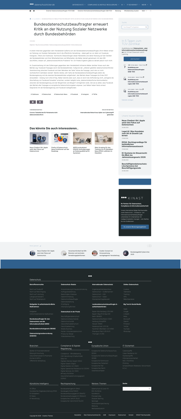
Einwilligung (65, 304)
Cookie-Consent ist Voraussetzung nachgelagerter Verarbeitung (109, 253)
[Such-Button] (146, 27)
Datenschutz (78, 5)
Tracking (126, 294)
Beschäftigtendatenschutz (70, 316)
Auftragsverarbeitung (68, 292)
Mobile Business (66, 329)
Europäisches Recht (98, 368)
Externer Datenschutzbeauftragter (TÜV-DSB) (60, 11)
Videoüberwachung (67, 336)
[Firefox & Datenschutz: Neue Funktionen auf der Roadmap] (60, 138)
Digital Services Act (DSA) (70, 371)
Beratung (118, 11)
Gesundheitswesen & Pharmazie (41, 356)
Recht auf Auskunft (36, 289)
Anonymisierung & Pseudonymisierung (74, 289)
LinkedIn (126, 314)
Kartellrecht (96, 393)
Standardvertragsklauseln (101, 299)
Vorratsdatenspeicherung (100, 403)
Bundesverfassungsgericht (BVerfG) (73, 393)
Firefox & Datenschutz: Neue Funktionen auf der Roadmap (60, 149)
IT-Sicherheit (132, 5)
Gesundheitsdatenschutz (69, 324)
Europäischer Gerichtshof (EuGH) (72, 401)
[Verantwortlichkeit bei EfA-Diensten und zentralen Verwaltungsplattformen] (63, 253)
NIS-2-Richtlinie (128, 361)
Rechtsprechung (68, 383)
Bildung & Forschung (37, 353)
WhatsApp (126, 331)
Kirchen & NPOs (35, 358)
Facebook (74, 94)
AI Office (33, 389)
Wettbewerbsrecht (98, 408)
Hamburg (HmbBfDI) (99, 321)
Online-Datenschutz (76, 44)
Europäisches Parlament (100, 363)
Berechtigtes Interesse (69, 294)
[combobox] (133, 27)
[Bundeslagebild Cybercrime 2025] (126, 253)
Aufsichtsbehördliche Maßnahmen (41, 314)
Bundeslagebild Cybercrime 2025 (140, 253)
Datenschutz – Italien (99, 297)
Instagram (85, 94)
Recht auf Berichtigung (38, 292)
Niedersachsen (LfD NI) (100, 326)
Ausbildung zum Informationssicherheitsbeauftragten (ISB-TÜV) (138, 82)
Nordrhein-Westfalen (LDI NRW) (103, 329)
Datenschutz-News (60, 94)
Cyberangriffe (127, 351)
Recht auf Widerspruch (37, 299)
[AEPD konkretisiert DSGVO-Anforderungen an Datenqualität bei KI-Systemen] (82, 138)
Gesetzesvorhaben (98, 371)
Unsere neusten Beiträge (133, 116)
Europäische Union (100, 346)
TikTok (94, 94)
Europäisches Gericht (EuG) (70, 398)
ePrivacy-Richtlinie (67, 373)
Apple (125, 309)
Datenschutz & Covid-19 (100, 389)
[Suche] (150, 4)
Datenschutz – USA (99, 294)
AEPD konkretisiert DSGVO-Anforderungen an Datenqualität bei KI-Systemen (81, 150)
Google (125, 311)
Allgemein (32, 44)
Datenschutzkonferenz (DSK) (102, 319)
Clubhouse (35, 94)
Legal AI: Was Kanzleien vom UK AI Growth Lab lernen (133, 133)
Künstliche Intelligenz (39, 383)
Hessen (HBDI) (97, 324)
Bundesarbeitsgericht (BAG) (70, 389)
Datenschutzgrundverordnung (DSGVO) (59, 44)
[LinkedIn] (34, 10)
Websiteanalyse (128, 299)
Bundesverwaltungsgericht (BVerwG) (73, 396)
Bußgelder (33, 311)
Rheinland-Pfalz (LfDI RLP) (101, 331)
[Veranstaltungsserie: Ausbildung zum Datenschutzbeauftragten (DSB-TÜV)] (146, 65)
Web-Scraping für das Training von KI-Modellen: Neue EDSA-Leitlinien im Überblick (104, 150)
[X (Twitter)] (30, 10)
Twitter (125, 326)
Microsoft (126, 319)
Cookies (126, 289)
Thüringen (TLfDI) (98, 334)
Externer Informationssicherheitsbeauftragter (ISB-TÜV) (95, 11)
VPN (125, 297)
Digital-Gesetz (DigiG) (68, 363)
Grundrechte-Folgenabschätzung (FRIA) (43, 391)
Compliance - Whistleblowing (71, 353)
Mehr (144, 5)
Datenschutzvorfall (67, 321)
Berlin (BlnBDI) (97, 316)
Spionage (95, 401)
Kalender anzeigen (127, 100)
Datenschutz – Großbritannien (102, 292)
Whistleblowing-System (131, 11)
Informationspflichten (68, 307)
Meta (125, 316)
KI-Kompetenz (34, 393)
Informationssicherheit (130, 358)
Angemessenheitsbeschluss (101, 289)
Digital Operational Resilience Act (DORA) (75, 368)
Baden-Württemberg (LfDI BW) (102, 311)
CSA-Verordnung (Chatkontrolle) (72, 356)
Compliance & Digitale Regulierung (102, 5)
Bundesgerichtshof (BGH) (69, 391)
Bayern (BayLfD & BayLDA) (101, 314)
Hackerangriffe (128, 356)
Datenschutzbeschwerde (69, 319)
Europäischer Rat (97, 366)
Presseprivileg (96, 396)
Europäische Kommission (100, 361)
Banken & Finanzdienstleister (40, 351)
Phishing (125, 363)
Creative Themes (47, 416)
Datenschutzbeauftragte (69, 299)
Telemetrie (127, 292)
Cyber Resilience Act (130, 353)
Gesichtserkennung (67, 326)
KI (122, 5)
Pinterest (126, 324)
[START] (30, 19)
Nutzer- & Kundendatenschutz (71, 331)
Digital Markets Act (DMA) (70, 366)
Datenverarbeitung (67, 302)
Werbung (95, 406)
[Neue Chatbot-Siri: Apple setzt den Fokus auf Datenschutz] (39, 138)
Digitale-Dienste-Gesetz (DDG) (71, 361)
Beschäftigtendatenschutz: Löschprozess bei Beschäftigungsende (134, 166)
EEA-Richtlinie (96, 391)
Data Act (64, 358)
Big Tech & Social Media (42, 44)
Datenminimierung (67, 297)
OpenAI (125, 321)
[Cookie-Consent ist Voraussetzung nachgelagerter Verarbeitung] (95, 253)
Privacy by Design (67, 334)
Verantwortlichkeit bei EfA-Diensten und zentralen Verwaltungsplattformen (77, 253)
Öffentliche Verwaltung (37, 361)
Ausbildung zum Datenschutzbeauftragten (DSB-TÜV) (136, 69)
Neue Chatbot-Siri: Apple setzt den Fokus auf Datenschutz (39, 149)
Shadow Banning (97, 398)
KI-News (33, 396)
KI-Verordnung (34, 398)
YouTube (126, 329)
